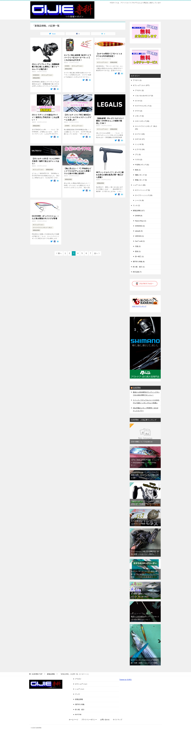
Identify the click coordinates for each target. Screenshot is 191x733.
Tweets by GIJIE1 (125, 679)
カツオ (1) (138, 101)
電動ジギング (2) (141, 175)
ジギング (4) (139, 116)
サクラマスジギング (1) (143, 106)
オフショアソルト (47, 75)
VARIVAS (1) (139, 236)
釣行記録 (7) (137, 272)
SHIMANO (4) (140, 226)
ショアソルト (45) (139, 185)
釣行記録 (78, 714)
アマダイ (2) (139, 90)
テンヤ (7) (136, 205)
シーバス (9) (139, 200)
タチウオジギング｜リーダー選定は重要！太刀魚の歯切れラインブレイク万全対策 (145, 574)
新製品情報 (36, 78)
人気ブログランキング (139, 306)
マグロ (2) (138, 159)
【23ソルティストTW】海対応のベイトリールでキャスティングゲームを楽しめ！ (77, 117)
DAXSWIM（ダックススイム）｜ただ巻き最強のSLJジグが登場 (45, 217)
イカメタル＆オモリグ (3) (144, 95)
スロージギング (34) (142, 121)
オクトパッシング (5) (142, 190)
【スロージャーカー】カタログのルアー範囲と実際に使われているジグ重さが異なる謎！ (145, 475)
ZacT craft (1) (140, 241)
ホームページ (73, 719)
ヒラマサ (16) (140, 149)
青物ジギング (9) (141, 180)
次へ (96, 253)
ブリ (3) (138, 154)
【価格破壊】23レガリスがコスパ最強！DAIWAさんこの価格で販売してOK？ (110, 120)
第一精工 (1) (139, 256)
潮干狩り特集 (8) (139, 261)
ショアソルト (79, 689)
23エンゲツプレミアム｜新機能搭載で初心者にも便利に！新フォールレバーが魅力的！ (45, 66)
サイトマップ (117, 719)
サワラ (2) (138, 111)
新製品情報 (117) (139, 210)
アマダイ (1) (137, 80)
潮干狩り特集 (79, 704)
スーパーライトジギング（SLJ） (43, 227)
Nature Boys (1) (140, 221)
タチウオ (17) (140, 139)
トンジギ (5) (139, 144)
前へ (60, 253)
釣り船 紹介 (79, 709)
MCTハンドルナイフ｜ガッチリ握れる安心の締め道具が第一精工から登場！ (110, 174)
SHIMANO (36, 75)
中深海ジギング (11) (142, 165)
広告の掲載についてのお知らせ (142, 442)
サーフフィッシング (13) (143, 195)
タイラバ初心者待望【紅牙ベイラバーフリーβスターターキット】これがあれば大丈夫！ (77, 57)
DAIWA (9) (138, 216)
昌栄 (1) (138, 251)
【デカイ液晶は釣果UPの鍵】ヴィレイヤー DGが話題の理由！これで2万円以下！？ (145, 462)
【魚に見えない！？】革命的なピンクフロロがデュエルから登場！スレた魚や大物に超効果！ (77, 170)
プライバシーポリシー (89, 719)
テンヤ (77, 694)
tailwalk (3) (139, 231)
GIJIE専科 (137, 388)
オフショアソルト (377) (141, 85)
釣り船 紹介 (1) (139, 267)
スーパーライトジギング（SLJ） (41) (146, 127)
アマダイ (78, 679)
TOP (37, 674)
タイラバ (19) (140, 134)
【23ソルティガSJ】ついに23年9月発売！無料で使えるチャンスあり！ (45, 161)
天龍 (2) (138, 246)
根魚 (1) (138, 170)
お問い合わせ (105, 719)
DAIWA (67, 66)
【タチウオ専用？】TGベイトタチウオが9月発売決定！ (109, 55)
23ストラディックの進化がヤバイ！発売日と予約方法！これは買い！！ (45, 117)
